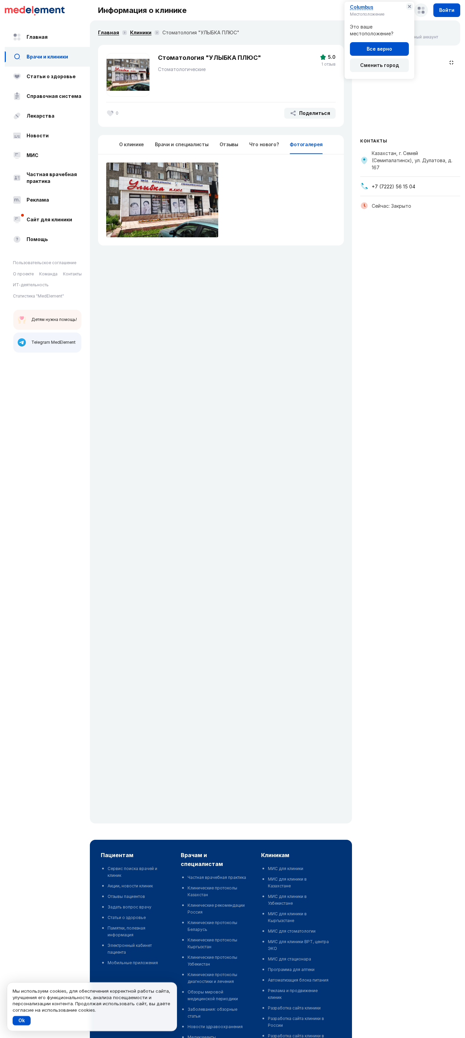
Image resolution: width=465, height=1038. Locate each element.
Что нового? (264, 144)
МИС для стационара (289, 959)
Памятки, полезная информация (126, 931)
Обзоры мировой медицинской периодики (213, 995)
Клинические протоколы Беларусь (212, 926)
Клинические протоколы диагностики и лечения (212, 978)
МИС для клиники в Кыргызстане (287, 917)
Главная (37, 37)
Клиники (140, 32)
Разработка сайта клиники (294, 1007)
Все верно (379, 49)
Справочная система (54, 96)
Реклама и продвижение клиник (293, 994)
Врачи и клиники (47, 56)
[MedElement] (47, 10)
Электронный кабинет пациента (130, 949)
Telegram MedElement (53, 342)
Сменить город (379, 65)
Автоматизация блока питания (298, 980)
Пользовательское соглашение (44, 262)
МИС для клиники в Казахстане (287, 882)
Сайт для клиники (49, 219)
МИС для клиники (285, 868)
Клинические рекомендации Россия (216, 909)
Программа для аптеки (291, 969)
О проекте (23, 273)
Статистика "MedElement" (38, 296)
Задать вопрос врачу (129, 906)
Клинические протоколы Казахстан (212, 891)
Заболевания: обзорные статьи (212, 1013)
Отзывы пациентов (126, 896)
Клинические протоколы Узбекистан (212, 961)
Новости (38, 135)
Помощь (37, 239)
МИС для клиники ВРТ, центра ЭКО (298, 945)
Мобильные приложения (133, 962)
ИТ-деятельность (31, 284)
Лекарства (40, 116)
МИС (32, 155)
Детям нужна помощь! (54, 319)
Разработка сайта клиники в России (296, 1022)
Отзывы (229, 144)
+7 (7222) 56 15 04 (393, 186)
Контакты (72, 273)
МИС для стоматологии (292, 931)
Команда (48, 273)
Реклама (38, 200)
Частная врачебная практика (52, 177)
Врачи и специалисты (181, 144)
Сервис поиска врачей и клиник (132, 872)
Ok (21, 1020)
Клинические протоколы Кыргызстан (212, 943)
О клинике (131, 144)
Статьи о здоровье (51, 76)
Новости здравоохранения (215, 1026)
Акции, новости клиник (130, 885)
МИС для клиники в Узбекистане (287, 900)
